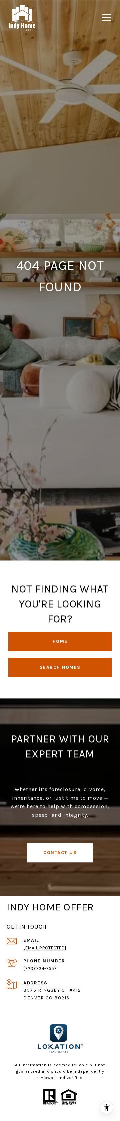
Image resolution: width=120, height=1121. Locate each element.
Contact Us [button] (60, 852)
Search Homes (60, 667)
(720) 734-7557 (40, 968)
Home (60, 641)
